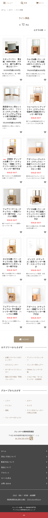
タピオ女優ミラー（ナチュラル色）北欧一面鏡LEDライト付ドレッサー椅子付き (12, 262)
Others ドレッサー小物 (34, 370)
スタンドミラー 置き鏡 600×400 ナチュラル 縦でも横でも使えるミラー (12, 63)
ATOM (26, 495)
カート (41, 3)
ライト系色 (19, 10)
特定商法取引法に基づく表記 (16, 499)
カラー (11, 10)
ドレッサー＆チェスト (13, 417)
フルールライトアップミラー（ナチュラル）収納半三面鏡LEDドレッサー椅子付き (36, 110)
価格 (7, 410)
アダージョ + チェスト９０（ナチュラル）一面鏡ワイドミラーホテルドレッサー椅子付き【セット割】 (36, 164)
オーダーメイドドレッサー (13, 370)
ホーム (3, 10)
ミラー (7, 401)
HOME (25, 339)
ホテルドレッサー (11, 365)
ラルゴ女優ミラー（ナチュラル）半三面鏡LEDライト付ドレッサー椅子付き (36, 63)
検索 (25, 3)
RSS (20, 495)
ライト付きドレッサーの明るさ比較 (35, 411)
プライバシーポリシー (34, 499)
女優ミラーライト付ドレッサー (13, 358)
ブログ (15, 495)
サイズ (29, 405)
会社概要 (32, 495)
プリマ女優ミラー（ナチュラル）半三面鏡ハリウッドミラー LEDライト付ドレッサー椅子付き (36, 214)
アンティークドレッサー (35, 358)
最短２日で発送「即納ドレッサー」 (13, 378)
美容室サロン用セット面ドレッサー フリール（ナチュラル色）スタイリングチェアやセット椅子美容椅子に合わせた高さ (12, 112)
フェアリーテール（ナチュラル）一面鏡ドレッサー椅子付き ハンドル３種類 (12, 212)
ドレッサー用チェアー (35, 365)
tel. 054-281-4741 (22, 438)
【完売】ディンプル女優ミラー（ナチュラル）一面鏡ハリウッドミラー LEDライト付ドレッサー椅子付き (11, 164)
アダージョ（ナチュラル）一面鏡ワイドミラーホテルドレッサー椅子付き (36, 310)
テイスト (8, 405)
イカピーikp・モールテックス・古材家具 (34, 378)
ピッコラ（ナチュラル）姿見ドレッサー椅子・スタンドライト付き (36, 263)
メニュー (9, 3)
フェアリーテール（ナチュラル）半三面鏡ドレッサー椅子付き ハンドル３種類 (12, 310)
